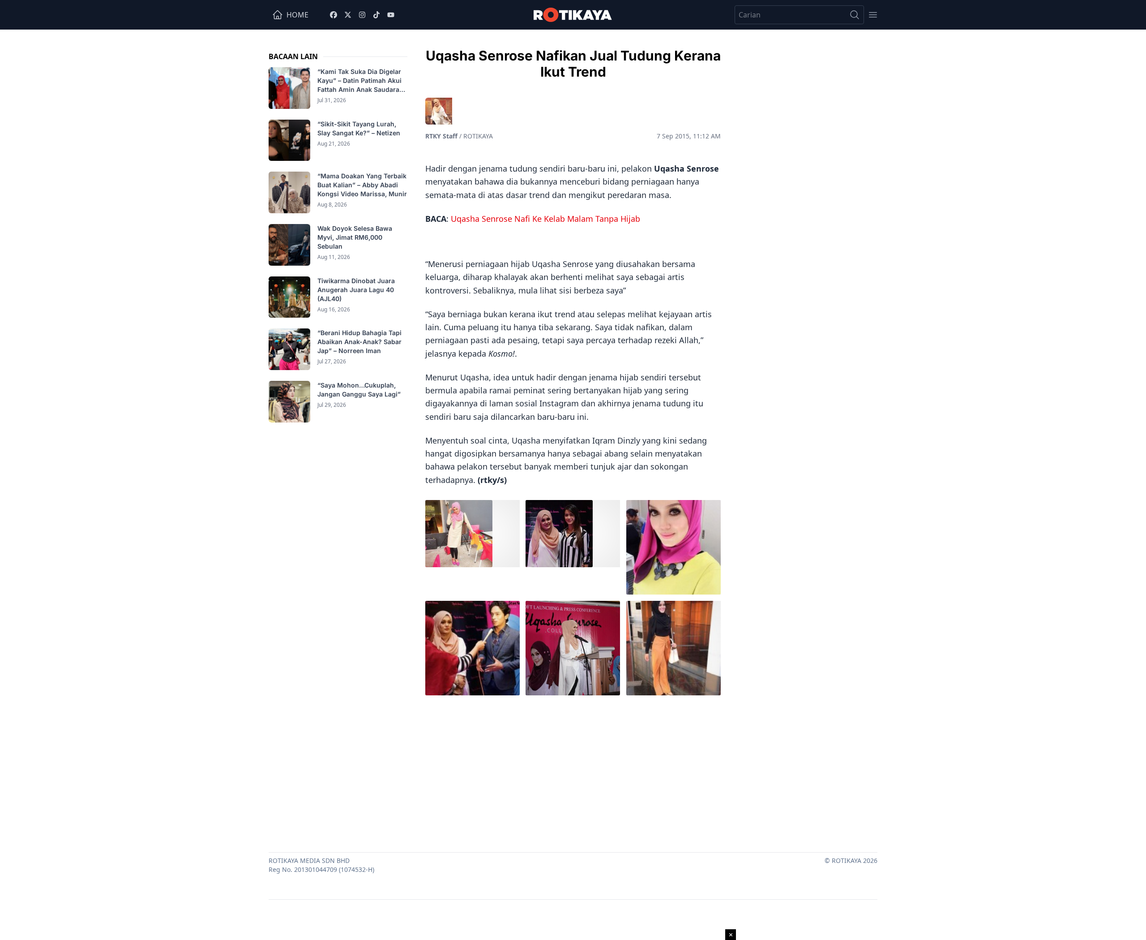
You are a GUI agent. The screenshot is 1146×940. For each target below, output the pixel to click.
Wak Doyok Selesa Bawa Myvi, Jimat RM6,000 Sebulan (354, 237)
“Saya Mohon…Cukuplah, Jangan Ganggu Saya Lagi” (359, 389)
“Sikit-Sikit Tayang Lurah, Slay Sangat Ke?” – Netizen (359, 128)
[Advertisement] (573, 771)
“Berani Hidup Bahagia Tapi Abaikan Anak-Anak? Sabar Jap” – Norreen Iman (359, 341)
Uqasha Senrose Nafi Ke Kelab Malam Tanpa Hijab (545, 218)
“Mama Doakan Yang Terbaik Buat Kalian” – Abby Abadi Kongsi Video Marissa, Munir (362, 185)
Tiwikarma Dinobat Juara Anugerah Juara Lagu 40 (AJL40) (356, 289)
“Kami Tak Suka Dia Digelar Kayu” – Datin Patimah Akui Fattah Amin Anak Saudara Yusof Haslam (359, 81)
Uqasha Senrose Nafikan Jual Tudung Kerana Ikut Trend (573, 63)
